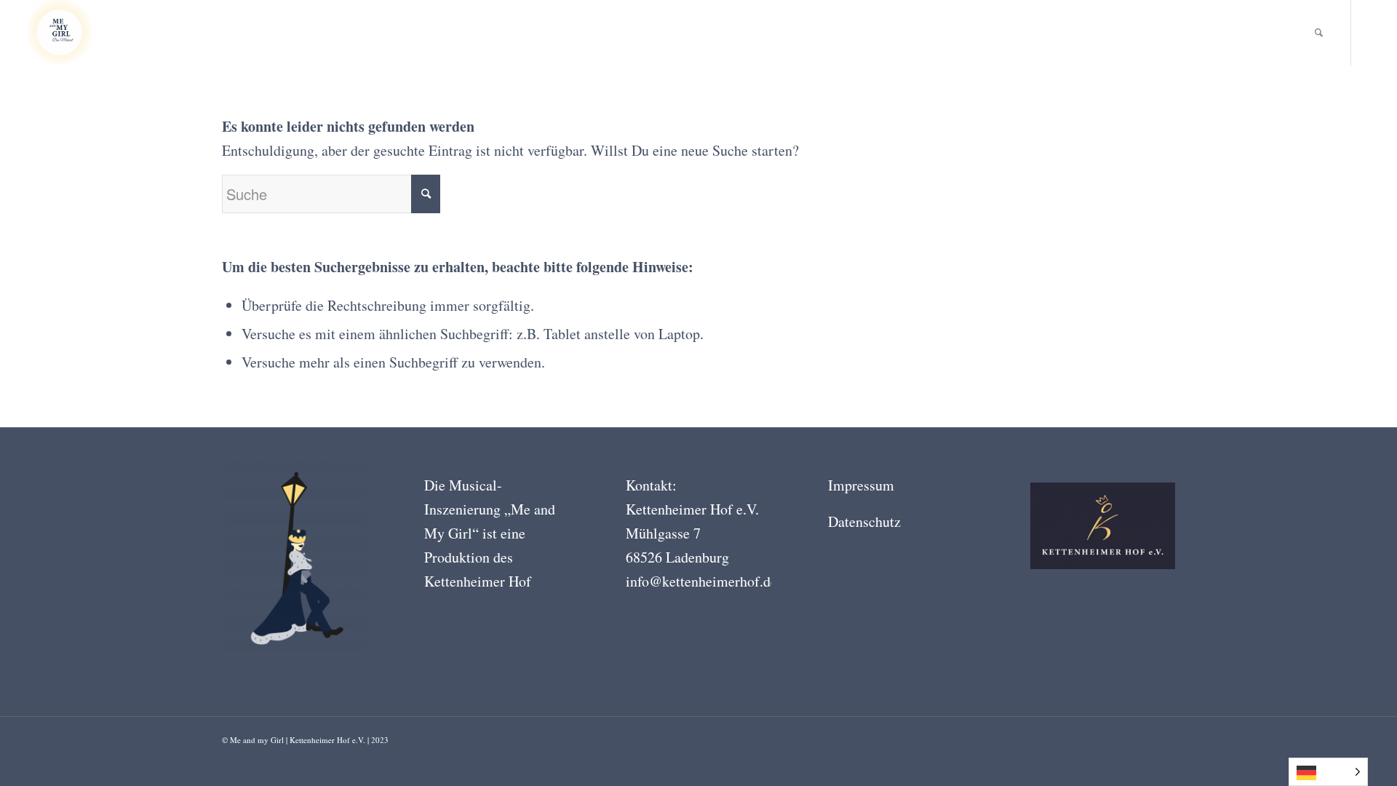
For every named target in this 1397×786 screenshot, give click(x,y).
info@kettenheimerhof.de (701, 581)
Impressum (861, 485)
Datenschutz (864, 521)
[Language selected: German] (1328, 772)
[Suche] (1318, 33)
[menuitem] (1318, 33)
